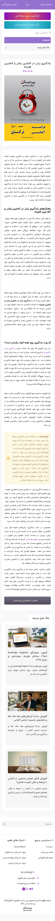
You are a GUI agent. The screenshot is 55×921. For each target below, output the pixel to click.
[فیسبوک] (32, 888)
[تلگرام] (30, 888)
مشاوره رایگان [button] (46, 4)
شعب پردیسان (47, 852)
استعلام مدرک (20, 846)
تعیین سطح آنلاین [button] (9, 4)
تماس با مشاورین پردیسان (25, 600)
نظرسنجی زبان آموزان (26, 878)
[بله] (27, 888)
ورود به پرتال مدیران (17, 863)
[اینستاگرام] (23, 888)
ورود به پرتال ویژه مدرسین (14, 857)
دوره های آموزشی (45, 857)
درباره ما (49, 846)
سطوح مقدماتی (32, 539)
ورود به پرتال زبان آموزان (15, 852)
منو (27, 4)
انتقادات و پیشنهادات (26, 883)
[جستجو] (5, 824)
